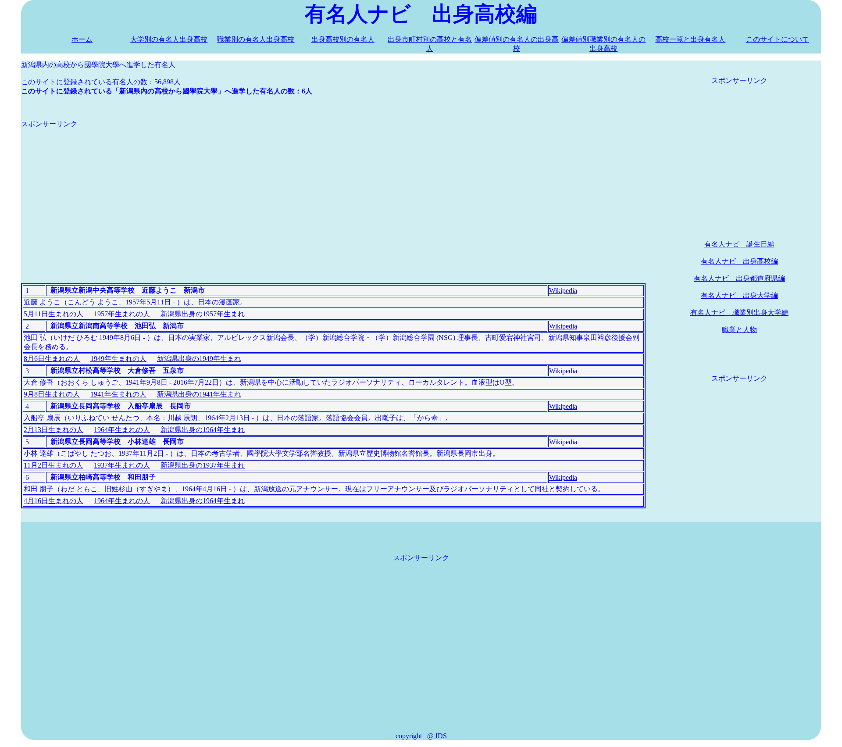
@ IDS (437, 736)
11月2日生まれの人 (53, 465)
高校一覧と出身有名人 (690, 39)
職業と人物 (739, 329)
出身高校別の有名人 (343, 39)
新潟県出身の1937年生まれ (203, 465)
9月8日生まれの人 (52, 394)
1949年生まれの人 (118, 358)
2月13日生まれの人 (53, 429)
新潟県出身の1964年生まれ (203, 429)
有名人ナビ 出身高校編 (739, 261)
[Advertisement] (284, 190)
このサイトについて (777, 39)
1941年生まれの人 (118, 394)
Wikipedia (563, 290)
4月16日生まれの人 (53, 500)
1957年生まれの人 (122, 314)
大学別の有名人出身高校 (168, 39)
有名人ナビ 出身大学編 (739, 295)
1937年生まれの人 (122, 465)
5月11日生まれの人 (53, 314)
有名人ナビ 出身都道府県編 (739, 278)
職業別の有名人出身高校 (255, 39)
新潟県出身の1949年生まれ (199, 358)
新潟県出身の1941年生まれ (199, 394)
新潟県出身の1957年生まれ (203, 314)
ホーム (82, 39)
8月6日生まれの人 (52, 358)
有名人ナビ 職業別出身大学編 (739, 312)
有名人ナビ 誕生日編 (739, 244)
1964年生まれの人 (122, 429)
